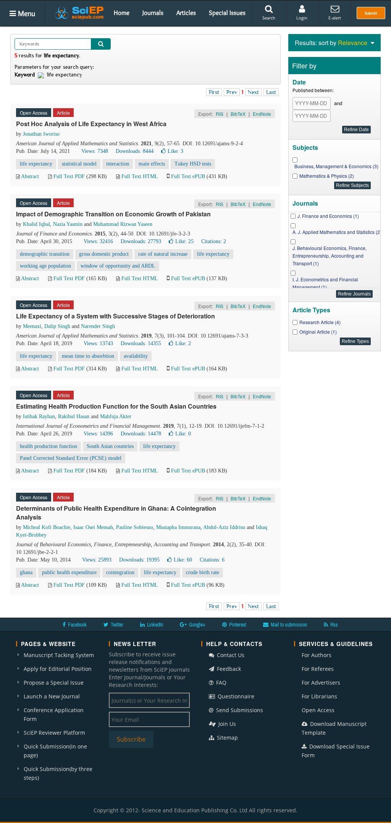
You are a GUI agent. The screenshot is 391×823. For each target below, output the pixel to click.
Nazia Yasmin (67, 224)
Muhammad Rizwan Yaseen (122, 224)
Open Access (318, 710)
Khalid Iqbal (36, 224)
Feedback (228, 668)
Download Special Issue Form (336, 751)
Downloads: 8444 (134, 151)
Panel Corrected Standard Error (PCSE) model (70, 458)
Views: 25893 (96, 560)
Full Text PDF (69, 176)
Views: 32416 (98, 241)
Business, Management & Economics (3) (336, 166)
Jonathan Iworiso (41, 134)
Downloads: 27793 (141, 241)
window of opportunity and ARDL (118, 266)
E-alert (334, 18)
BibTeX (238, 113)
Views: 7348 (94, 151)
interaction (117, 164)
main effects (152, 164)
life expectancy (36, 164)
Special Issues (227, 12)
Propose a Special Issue (54, 682)
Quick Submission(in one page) (55, 751)
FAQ (220, 682)
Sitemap (226, 737)
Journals (152, 12)
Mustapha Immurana (178, 527)
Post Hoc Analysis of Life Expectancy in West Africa (91, 123)
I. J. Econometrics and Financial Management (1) (325, 283)
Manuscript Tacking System (59, 655)
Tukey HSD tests (192, 164)
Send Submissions (239, 710)
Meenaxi (32, 326)
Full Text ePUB (188, 176)
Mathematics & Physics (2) (326, 175)
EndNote (262, 113)
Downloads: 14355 (141, 343)
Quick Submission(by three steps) (58, 773)
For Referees (318, 668)
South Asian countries (110, 446)
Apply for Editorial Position (58, 668)
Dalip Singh (57, 326)
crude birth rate (202, 572)
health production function (48, 446)
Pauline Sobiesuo (134, 527)
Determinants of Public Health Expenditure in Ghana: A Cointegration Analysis (116, 512)
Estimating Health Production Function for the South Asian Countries (116, 406)
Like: (175, 151)
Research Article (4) (320, 322)
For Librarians (319, 696)
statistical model (79, 164)
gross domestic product (104, 254)
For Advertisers (321, 682)
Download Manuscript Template (334, 728)
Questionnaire (235, 696)
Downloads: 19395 (139, 560)
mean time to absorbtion (88, 356)
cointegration (120, 572)
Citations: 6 (212, 560)
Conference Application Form (54, 714)
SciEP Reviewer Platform (54, 732)
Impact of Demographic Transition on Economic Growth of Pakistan (113, 213)
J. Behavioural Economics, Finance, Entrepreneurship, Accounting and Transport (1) (329, 255)
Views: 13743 (98, 343)
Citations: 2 (213, 241)
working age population (45, 266)
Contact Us (229, 655)
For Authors (316, 655)
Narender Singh (98, 326)
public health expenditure (69, 572)
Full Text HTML (139, 176)
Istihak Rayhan (39, 416)
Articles (186, 12)
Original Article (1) (318, 331)
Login (301, 18)
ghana (26, 572)
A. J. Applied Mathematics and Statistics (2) (336, 232)
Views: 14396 (98, 434)
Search (268, 18)
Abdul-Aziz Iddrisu (224, 527)
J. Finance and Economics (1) (328, 216)
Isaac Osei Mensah (93, 527)
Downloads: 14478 (141, 434)
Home (121, 12)
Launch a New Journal (52, 696)
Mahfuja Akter (115, 416)
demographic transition (44, 254)
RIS (219, 113)
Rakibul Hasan (73, 416)
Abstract (30, 176)
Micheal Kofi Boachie (46, 527)
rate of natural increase (162, 254)
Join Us (226, 723)
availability (136, 356)
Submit (371, 13)
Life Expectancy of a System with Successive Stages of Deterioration (115, 316)
